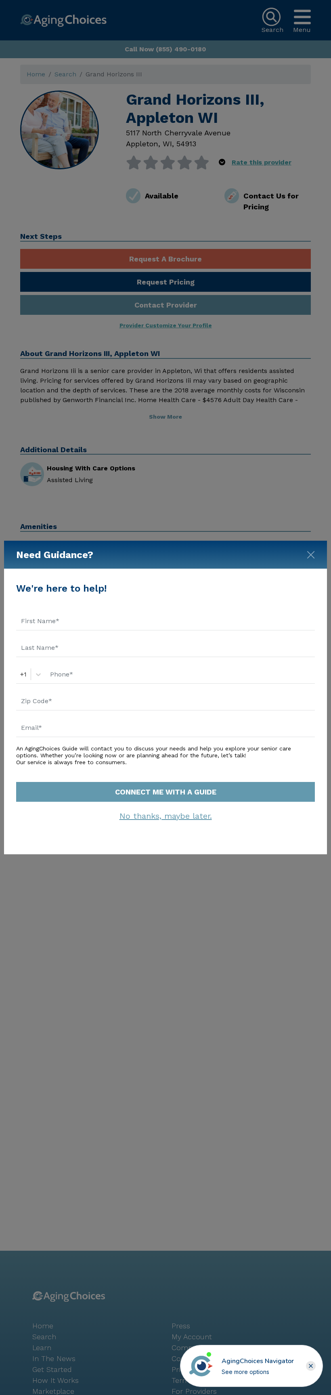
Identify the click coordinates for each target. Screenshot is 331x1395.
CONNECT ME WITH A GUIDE (165, 792)
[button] (311, 1366)
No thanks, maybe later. (165, 816)
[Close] (311, 553)
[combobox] (21, 674)
